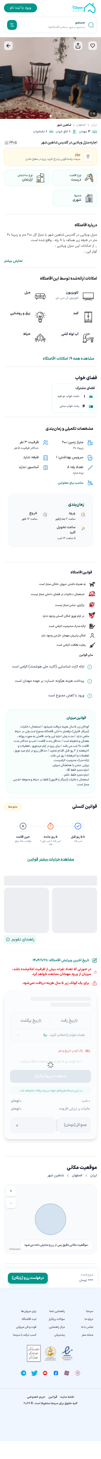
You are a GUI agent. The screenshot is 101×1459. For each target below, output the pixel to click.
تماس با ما (87, 1327)
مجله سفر (87, 1335)
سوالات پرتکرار (57, 1319)
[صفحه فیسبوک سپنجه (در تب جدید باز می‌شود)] (55, 1373)
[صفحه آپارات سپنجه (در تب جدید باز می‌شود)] (66, 1373)
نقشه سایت (67, 1397)
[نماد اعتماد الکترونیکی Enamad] (67, 1353)
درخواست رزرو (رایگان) (28, 1278)
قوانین (52, 1397)
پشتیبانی (59, 1335)
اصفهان (81, 125)
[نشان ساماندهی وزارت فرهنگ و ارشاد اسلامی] (50, 1353)
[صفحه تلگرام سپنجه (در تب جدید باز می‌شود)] (23, 1373)
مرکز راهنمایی (57, 1327)
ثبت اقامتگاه (29, 1319)
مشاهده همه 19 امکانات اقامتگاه (68, 359)
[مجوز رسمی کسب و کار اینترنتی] (34, 1353)
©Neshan (14, 1249)
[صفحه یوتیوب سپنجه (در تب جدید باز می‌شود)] (45, 1373)
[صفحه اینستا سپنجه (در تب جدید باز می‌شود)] (77, 1373)
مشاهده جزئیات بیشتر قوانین (50, 859)
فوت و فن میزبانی (26, 1327)
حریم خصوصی (36, 1397)
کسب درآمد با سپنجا (24, 1335)
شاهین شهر (64, 125)
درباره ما (89, 1319)
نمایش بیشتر (13, 261)
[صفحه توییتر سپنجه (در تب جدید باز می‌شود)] (34, 1373)
